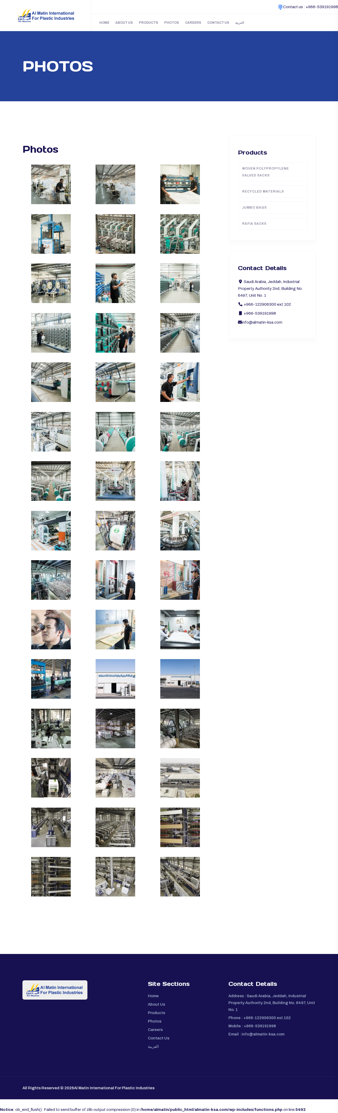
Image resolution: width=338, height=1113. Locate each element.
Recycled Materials (263, 191)
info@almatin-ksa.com (262, 322)
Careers (193, 23)
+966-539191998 (322, 7)
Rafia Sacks (254, 224)
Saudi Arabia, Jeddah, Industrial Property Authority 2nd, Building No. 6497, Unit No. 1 (271, 1003)
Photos (171, 23)
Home (104, 23)
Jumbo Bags (254, 207)
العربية (239, 23)
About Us (124, 23)
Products (148, 23)
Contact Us (218, 23)
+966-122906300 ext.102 (267, 1018)
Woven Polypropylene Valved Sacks (265, 172)
